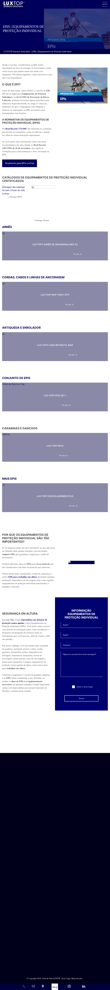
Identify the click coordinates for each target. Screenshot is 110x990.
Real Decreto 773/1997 (16, 129)
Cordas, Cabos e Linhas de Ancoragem (33, 277)
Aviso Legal (88, 687)
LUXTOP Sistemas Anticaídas (17, 51)
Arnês (7, 227)
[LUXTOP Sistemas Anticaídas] (14, 4)
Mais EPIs (9, 478)
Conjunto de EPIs (16, 378)
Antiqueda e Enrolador (21, 327)
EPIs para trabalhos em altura (22, 577)
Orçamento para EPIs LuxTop (19, 163)
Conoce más (55, 744)
